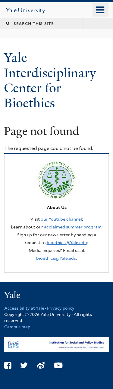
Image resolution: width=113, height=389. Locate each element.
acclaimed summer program (73, 227)
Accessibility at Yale (24, 308)
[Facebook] (7, 365)
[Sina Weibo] (41, 365)
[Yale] (13, 296)
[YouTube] (58, 365)
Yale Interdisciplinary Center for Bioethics (50, 80)
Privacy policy (60, 308)
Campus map (17, 326)
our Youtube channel (61, 219)
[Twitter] (24, 365)
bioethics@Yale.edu (67, 242)
